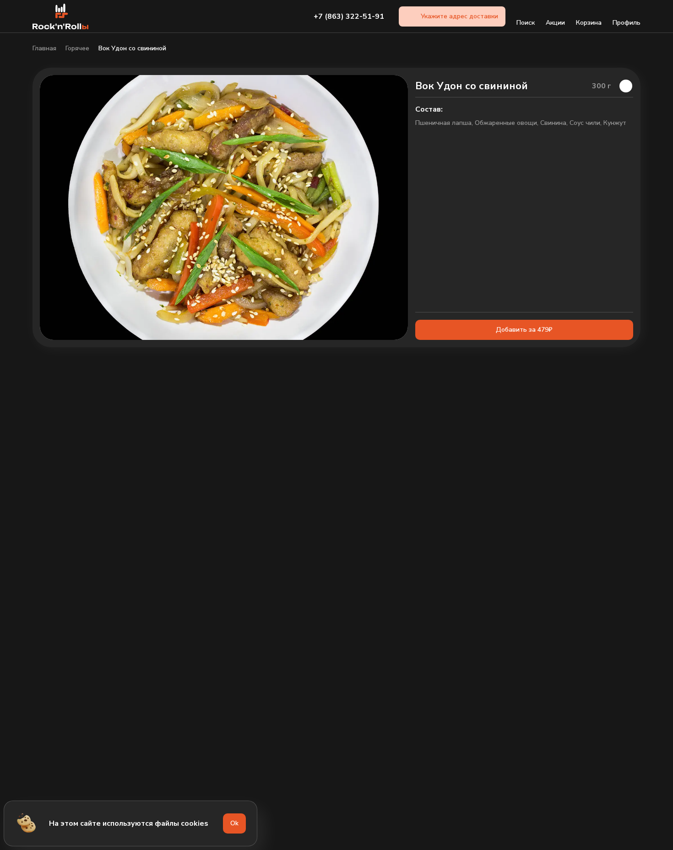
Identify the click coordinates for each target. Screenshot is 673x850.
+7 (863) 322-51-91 (349, 16)
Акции (555, 22)
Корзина (589, 22)
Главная (44, 48)
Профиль (626, 22)
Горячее (77, 48)
